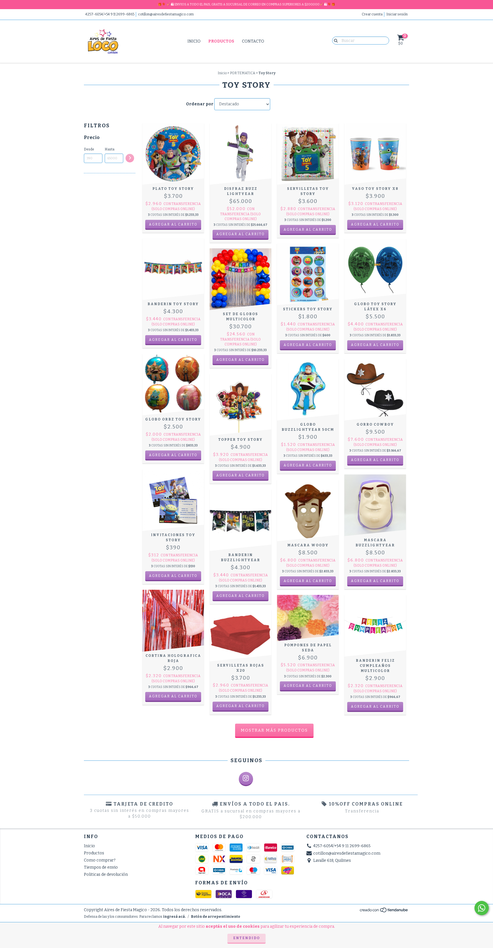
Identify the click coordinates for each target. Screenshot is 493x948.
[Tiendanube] (384, 911)
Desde (89, 149)
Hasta (109, 149)
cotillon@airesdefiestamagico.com (166, 14)
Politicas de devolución (106, 874)
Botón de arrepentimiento (215, 917)
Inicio (194, 41)
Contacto (253, 41)
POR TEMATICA (242, 73)
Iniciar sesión (397, 14)
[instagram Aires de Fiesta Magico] (246, 779)
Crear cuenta (372, 14)
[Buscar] (334, 40)
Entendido (246, 938)
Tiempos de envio (101, 867)
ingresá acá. (174, 917)
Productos (221, 41)
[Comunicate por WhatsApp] (481, 908)
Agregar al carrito (240, 234)
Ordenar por (199, 104)
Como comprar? (100, 860)
